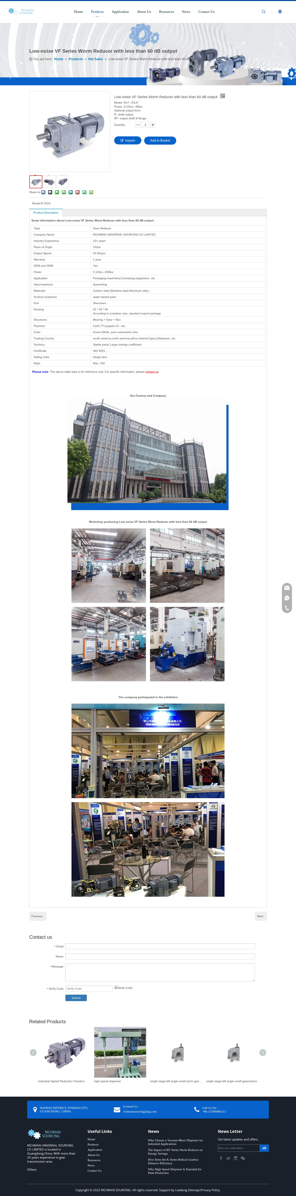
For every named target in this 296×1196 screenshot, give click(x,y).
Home (78, 12)
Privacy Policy (210, 1190)
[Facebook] (221, 1158)
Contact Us (206, 12)
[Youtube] (236, 1158)
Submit (76, 997)
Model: (36, 203)
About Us (144, 12)
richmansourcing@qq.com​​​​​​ (140, 1111)
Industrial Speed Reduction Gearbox (61, 1081)
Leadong (181, 1190)
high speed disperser (107, 1081)
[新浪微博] (228, 1158)
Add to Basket (160, 140)
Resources (166, 12)
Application (120, 12)
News (186, 12)
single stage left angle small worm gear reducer (176, 1081)
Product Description (45, 212)
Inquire (130, 140)
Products (97, 12)
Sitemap (193, 1190)
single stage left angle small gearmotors (231, 1081)
